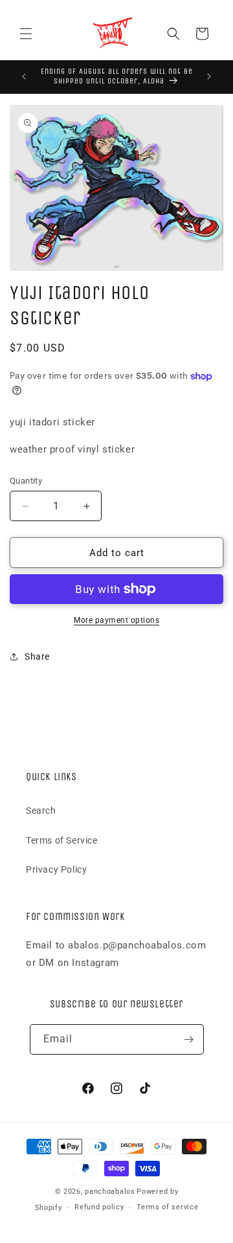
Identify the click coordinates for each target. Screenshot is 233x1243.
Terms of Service (62, 840)
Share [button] (37, 656)
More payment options (116, 620)
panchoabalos (110, 1191)
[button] (26, 33)
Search (41, 810)
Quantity (26, 481)
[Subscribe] (189, 1039)
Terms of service (167, 1207)
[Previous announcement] (24, 76)
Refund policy (99, 1207)
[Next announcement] (209, 76)
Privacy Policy (56, 869)
